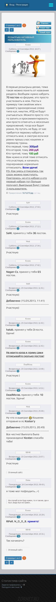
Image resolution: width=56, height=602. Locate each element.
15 (18, 536)
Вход (11, 5)
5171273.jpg (28, 193)
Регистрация (22, 5)
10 (18, 390)
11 (18, 413)
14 (18, 517)
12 (18, 459)
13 (18, 487)
